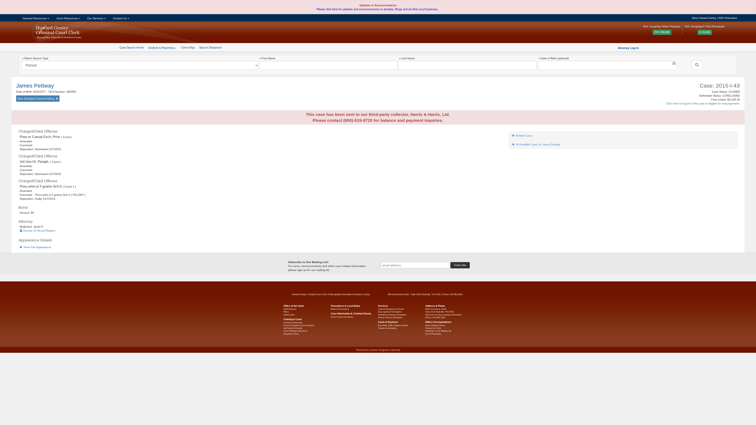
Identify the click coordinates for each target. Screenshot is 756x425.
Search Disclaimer (210, 47)
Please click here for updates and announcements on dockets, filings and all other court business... (378, 9)
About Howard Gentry (704, 18)
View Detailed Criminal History (36, 98)
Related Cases (524, 135)
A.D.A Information (433, 334)
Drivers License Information (390, 317)
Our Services (95, 18)
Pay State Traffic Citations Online (393, 325)
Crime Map (188, 47)
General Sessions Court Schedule (299, 325)
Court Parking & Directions (295, 331)
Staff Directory (290, 309)
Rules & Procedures (340, 309)
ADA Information (727, 18)
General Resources (35, 18)
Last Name (408, 58)
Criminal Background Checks (391, 309)
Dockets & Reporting (293, 323)
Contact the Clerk (433, 328)
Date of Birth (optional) (555, 58)
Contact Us (120, 18)
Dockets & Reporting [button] (161, 48)
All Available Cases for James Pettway (538, 144)
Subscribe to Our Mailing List (438, 331)
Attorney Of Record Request (38, 230)
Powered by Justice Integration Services (378, 350)
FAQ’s (286, 312)
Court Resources (67, 18)
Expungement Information (390, 312)
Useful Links (289, 315)
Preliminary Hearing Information (392, 315)
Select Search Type (36, 58)
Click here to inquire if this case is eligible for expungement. (703, 103)
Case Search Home (132, 47)
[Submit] (697, 65)
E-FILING (704, 32)
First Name (268, 58)
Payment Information (387, 328)
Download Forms (291, 334)
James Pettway (35, 86)
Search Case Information (342, 317)
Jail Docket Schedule (293, 328)
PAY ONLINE (662, 32)
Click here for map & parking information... (444, 315)
